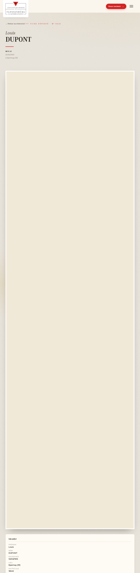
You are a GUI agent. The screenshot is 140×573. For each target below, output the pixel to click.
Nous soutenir (116, 6)
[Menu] (132, 6)
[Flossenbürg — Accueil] (15, 6)
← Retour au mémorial (15, 24)
